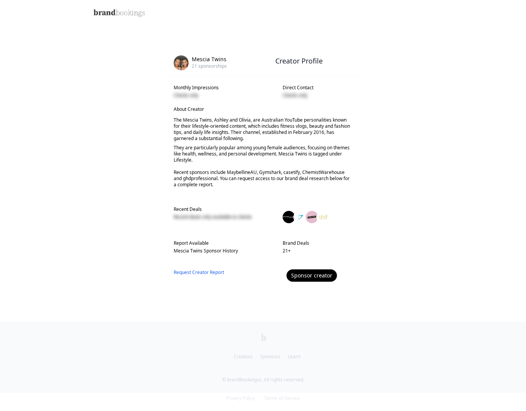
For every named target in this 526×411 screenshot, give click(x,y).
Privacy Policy (240, 398)
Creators (243, 356)
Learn (294, 356)
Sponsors (270, 356)
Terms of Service (282, 398)
